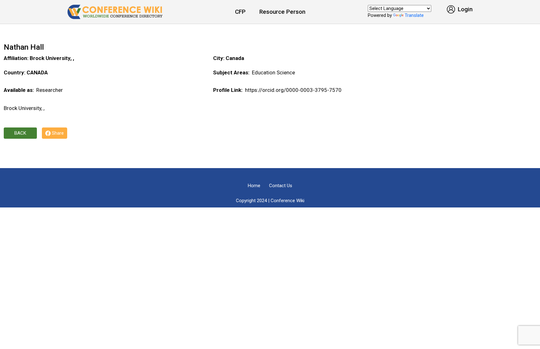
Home (254, 185)
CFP (240, 11)
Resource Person (282, 11)
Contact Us (280, 185)
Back (20, 133)
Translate (414, 15)
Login (464, 9)
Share (57, 133)
